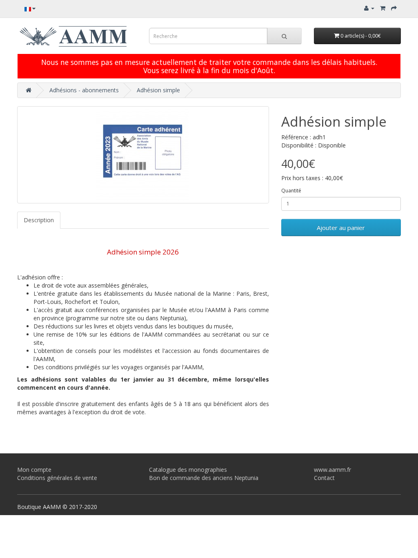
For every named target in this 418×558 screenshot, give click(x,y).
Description (39, 220)
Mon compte (34, 469)
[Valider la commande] (394, 8)
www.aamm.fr (332, 469)
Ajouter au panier (341, 227)
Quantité (291, 190)
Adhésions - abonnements (84, 90)
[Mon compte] (369, 8)
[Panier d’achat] (382, 8)
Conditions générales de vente (57, 478)
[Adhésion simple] (143, 154)
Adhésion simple (158, 90)
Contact (324, 478)
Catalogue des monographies (188, 469)
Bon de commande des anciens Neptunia (203, 478)
